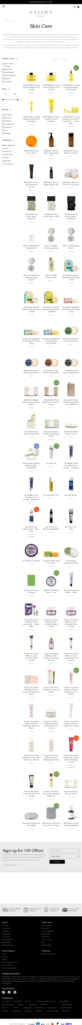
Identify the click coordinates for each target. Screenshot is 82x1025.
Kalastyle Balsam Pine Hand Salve (71, 340)
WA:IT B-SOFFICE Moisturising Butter (31, 277)
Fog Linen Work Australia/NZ (7, 941)
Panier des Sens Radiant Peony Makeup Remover (51, 757)
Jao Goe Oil (51, 463)
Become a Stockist (48, 954)
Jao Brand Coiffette (31, 561)
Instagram (3, 992)
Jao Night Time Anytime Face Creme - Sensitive (31, 497)
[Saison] (41, 14)
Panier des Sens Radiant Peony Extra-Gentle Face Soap (31, 690)
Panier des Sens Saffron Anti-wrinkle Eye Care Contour (71, 656)
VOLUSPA (65, 1011)
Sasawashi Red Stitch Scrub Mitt (31, 433)
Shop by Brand (47, 925)
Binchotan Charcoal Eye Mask (31, 824)
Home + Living (47, 939)
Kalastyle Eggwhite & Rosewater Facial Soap (71, 309)
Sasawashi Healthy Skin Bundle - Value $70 (31, 465)
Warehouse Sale (7, 945)
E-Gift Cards (6, 934)
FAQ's (4, 954)
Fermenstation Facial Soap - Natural (31, 216)
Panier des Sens (65, 1008)
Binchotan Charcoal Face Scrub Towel (51, 824)
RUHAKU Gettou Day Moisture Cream (31, 184)
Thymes (39, 1011)
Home (6, 20)
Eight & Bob (63, 1001)
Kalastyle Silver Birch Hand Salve (31, 371)
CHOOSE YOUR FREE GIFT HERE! (41, 2)
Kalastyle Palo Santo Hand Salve (71, 371)
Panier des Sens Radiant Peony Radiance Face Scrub (71, 690)
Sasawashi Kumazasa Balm (71, 562)
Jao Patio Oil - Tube (71, 528)
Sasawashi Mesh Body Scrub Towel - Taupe (51, 402)
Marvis (4, 1008)
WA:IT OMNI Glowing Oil (51, 276)
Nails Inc (16, 1008)
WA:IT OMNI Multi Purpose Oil (31, 247)
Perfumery (45, 928)
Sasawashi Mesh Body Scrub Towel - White (31, 402)
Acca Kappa (6, 1001)
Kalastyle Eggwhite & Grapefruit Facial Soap (31, 341)
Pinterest (14, 992)
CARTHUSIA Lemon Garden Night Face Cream (31, 87)
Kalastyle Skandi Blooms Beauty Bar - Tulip (71, 277)
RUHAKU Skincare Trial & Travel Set (71, 183)
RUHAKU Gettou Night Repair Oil (51, 183)
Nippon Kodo (52, 1008)
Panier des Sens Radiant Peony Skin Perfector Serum (31, 757)
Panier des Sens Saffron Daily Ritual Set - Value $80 (31, 623)
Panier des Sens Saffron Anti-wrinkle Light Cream (31, 656)
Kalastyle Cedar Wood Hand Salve (51, 371)
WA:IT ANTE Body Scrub (71, 247)
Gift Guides (6, 937)
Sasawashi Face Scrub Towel (71, 792)
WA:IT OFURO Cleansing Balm (51, 247)
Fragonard (33, 1004)
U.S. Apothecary (52, 1011)
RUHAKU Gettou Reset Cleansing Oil (51, 153)
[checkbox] (10, 64)
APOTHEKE (18, 1001)
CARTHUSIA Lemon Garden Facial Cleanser (51, 119)
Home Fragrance (48, 931)
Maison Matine (67, 1004)
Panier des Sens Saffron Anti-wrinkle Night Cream (51, 623)
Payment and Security (10, 962)
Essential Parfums (8, 1004)
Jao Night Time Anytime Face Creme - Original (71, 465)
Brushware (45, 937)
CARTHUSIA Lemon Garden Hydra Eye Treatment (31, 119)
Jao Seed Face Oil (51, 495)
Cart (78, 7)
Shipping (5, 957)
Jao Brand (43, 1004)
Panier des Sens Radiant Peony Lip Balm (51, 689)
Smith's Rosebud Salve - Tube (71, 591)
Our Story (5, 925)
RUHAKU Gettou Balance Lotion (71, 152)
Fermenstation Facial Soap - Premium (71, 216)
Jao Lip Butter (71, 495)
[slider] (3, 99)
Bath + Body (46, 934)
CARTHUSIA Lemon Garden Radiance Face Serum (71, 87)
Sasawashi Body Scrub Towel (71, 433)
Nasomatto (28, 1008)
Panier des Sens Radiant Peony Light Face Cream (71, 723)
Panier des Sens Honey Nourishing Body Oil (51, 793)
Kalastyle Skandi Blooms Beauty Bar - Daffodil (51, 309)
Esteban (21, 1004)
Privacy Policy (7, 965)
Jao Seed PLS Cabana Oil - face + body (31, 529)
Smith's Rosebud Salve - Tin (51, 591)
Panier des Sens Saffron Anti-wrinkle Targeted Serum (51, 656)
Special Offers (46, 945)
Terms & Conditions (9, 968)
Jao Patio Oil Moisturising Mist (51, 528)
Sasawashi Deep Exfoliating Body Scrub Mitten (71, 402)
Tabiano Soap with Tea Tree (51, 562)
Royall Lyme (17, 1011)
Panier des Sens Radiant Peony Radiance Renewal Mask (31, 724)
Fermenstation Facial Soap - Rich (51, 215)
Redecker (5, 1011)
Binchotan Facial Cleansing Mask (71, 824)
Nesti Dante (40, 1008)
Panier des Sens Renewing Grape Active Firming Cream (71, 758)
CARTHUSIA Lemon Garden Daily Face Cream (51, 87)
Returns (5, 960)
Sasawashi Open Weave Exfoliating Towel (51, 434)
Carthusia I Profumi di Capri (46, 1001)
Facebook (9, 992)
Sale (43, 942)
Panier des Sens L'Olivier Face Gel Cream (31, 793)
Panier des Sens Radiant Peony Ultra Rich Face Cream (51, 724)
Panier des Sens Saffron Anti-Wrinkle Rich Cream (71, 623)
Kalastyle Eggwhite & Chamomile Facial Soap (51, 341)
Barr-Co (28, 1001)
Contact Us (6, 928)
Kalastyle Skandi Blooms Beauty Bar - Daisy (31, 309)
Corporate (5, 931)
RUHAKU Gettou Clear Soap (31, 152)
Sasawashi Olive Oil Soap (31, 591)
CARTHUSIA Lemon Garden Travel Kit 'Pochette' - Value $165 (71, 120)
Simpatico (28, 1011)
